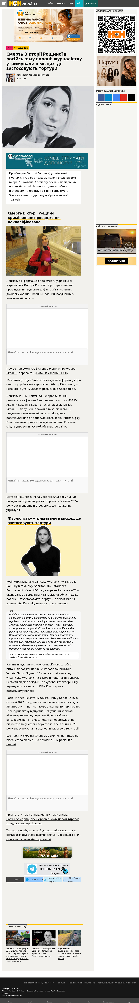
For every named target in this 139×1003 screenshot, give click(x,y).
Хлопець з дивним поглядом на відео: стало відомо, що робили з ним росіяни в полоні (42, 740)
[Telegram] (108, 97)
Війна (20, 48)
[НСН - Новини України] (47, 869)
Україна (49, 3)
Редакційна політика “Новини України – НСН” (117, 983)
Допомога (91, 3)
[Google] (116, 97)
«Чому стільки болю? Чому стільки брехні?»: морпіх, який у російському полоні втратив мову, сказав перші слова (42, 819)
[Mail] (131, 97)
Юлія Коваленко (31, 75)
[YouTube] (123, 97)
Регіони (61, 3)
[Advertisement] (47, 327)
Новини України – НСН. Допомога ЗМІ (38, 983)
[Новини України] (23, 2)
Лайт (79, 3)
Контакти (62, 983)
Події (26, 48)
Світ (71, 3)
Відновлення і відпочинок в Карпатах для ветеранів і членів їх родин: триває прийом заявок (69, 953)
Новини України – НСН (51, 373)
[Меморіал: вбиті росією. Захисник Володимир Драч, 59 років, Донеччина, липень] (44, 937)
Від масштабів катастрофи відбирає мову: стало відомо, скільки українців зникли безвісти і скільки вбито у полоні (43, 834)
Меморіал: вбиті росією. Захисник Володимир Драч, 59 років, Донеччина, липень (43, 952)
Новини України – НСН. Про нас (82, 983)
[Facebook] (101, 97)
